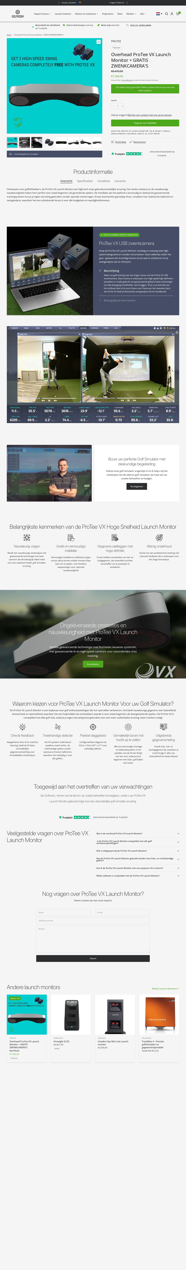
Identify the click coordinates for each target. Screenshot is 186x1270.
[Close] (130, 609)
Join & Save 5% (93, 653)
